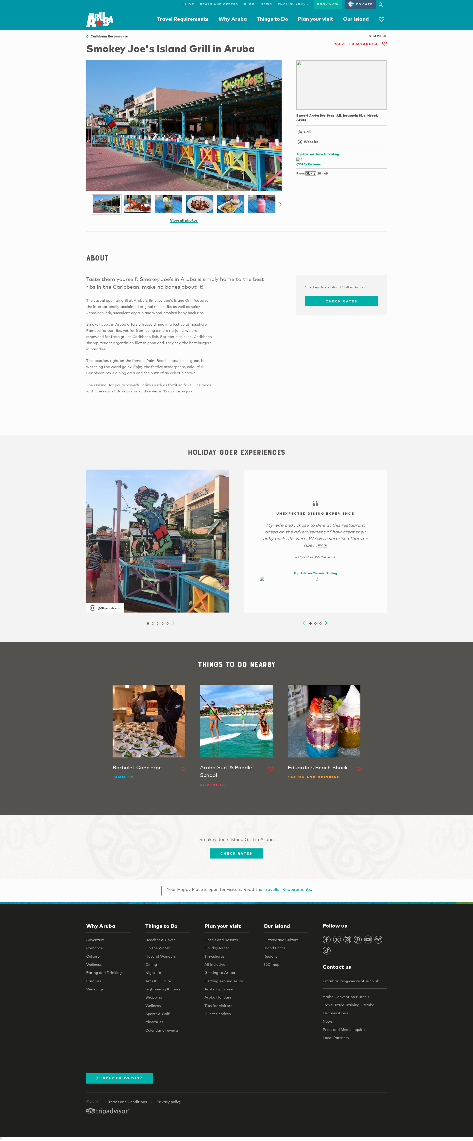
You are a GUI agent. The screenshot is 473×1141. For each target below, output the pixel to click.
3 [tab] (157, 623)
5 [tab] (167, 623)
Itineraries (154, 1021)
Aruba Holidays (218, 997)
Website (311, 141)
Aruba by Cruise (218, 989)
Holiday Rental (217, 948)
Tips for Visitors (218, 1005)
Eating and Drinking (104, 972)
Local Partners (336, 1037)
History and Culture (281, 939)
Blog (249, 4)
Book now (328, 4)
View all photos (184, 220)
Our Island (356, 19)
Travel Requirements (183, 19)
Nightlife (153, 972)
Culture (93, 956)
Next (280, 204)
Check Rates (342, 301)
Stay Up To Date (123, 1078)
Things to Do (272, 19)
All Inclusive (214, 964)
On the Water (157, 948)
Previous (304, 623)
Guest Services (217, 1013)
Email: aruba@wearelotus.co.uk (351, 981)
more (322, 545)
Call (307, 131)
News (266, 4)
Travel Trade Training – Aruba (348, 1004)
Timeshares (214, 956)
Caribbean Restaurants (108, 36)
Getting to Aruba (219, 972)
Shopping (153, 997)
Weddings (94, 989)
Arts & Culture (158, 981)
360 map (271, 964)
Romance (94, 948)
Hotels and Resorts (221, 939)
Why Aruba (233, 19)
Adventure (95, 939)
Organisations (335, 1013)
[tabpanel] (157, 541)
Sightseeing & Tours (162, 989)
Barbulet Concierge (137, 767)
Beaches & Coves (160, 939)
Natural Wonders (160, 956)
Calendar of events (162, 1030)
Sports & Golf (157, 1013)
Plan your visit (315, 19)
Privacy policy (169, 1101)
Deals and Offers (219, 4)
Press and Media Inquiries (345, 1029)
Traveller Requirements (287, 889)
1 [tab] (147, 623)
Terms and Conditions (127, 1101)
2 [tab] (152, 623)
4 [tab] (162, 623)
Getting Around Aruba (224, 981)
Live (188, 4)
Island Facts (274, 948)
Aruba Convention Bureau (346, 996)
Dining (151, 964)
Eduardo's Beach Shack (318, 767)
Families (93, 981)
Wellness (93, 964)
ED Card (364, 4)
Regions (270, 956)
